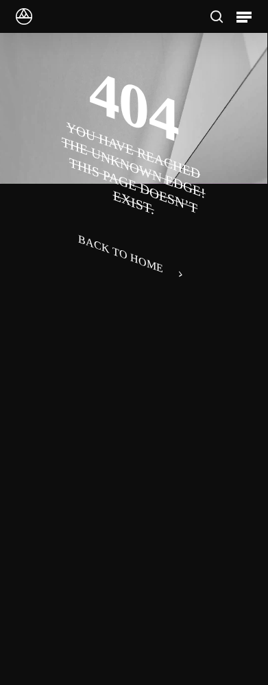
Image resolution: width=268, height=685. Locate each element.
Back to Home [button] (120, 253)
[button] (244, 16)
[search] (217, 16)
